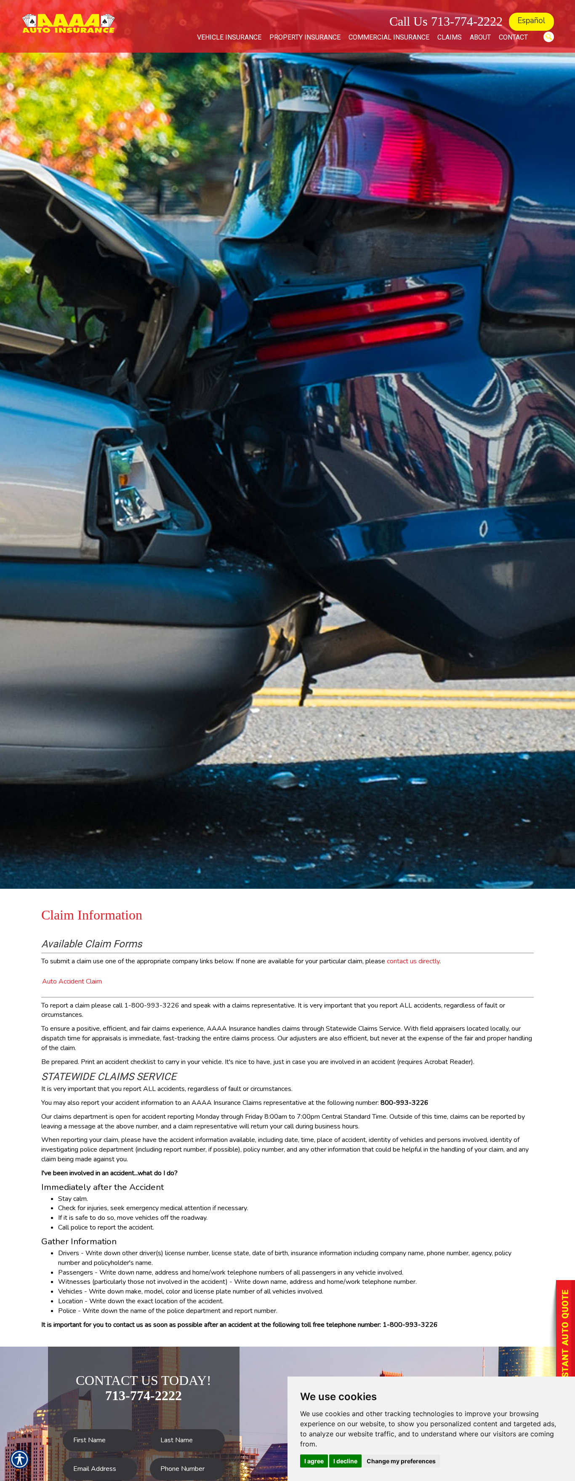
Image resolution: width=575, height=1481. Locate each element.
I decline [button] (345, 1461)
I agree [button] (314, 1461)
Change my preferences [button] (401, 1461)
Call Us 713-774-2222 (446, 21)
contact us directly (413, 961)
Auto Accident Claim (72, 981)
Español (531, 20)
